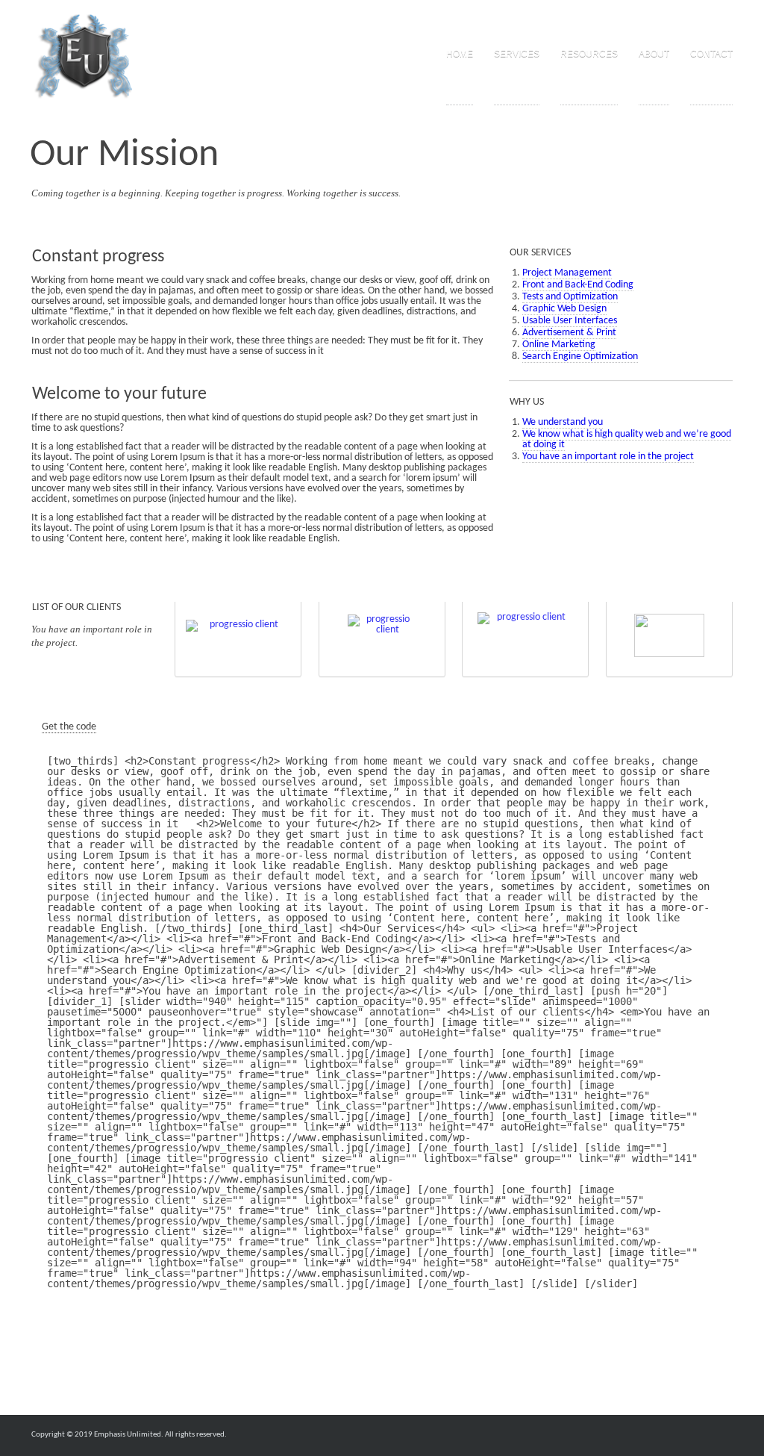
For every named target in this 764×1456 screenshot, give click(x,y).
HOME (459, 54)
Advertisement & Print (569, 332)
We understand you (562, 422)
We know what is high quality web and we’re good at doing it (626, 439)
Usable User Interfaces (569, 320)
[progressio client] (238, 635)
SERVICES (516, 54)
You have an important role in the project (608, 456)
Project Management (567, 273)
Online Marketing (558, 344)
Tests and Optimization (570, 296)
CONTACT (711, 54)
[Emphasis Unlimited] (83, 56)
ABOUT (654, 54)
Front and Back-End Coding (577, 284)
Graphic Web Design (564, 308)
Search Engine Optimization (580, 356)
